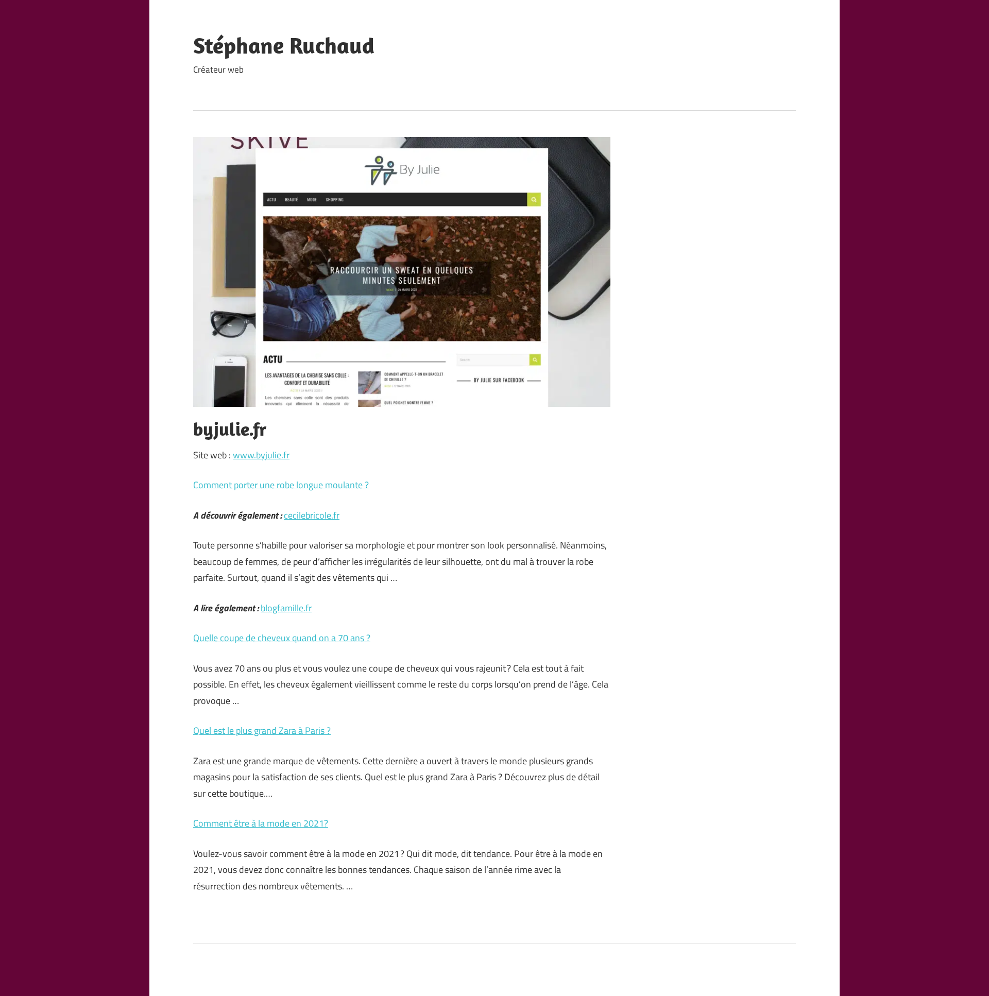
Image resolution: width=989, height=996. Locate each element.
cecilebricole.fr (311, 515)
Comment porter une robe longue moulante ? (281, 485)
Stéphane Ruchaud (283, 45)
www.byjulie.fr (261, 455)
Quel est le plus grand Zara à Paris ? (262, 730)
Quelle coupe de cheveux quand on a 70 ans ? (281, 638)
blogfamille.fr (286, 608)
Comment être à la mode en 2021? (260, 823)
